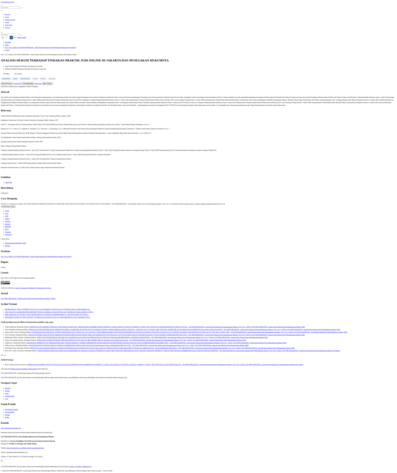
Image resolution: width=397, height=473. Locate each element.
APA (6, 216)
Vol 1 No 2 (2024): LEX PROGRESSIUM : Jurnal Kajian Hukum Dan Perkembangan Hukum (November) (40, 47)
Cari (6, 399)
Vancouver (8, 234)
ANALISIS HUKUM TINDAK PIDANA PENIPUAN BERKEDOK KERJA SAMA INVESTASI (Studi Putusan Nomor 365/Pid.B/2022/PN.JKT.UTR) (80, 345)
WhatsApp (38, 83)
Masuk (19, 37)
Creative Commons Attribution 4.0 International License (32, 288)
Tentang (7, 27)
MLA (7, 229)
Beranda (7, 14)
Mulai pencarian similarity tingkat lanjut (24, 369)
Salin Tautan (47, 83)
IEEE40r (8, 227)
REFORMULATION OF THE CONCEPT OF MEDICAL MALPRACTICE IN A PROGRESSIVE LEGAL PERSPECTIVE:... (48, 317)
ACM (7, 211)
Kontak (7, 415)
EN (15, 37)
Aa (3, 37)
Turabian (8, 232)
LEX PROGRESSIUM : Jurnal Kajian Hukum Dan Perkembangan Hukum (25, 298)
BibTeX (7, 246)
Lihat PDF (8, 182)
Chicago (7, 221)
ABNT (7, 219)
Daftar (24, 37)
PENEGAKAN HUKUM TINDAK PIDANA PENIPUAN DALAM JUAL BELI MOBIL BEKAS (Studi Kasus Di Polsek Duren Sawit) (83, 340)
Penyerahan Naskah (11, 409)
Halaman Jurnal (10, 20)
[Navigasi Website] (1, 10)
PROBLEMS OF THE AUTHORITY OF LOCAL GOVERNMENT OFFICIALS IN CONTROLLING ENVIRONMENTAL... (48, 309)
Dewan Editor (9, 412)
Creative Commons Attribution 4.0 (80, 466)
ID (11, 37)
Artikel (7, 22)
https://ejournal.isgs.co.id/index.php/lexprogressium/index (25, 448)
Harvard (7, 224)
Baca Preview (7, 83)
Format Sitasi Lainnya (8, 206)
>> (6, 355)
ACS (6, 213)
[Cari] (1, 5)
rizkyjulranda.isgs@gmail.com (11, 428)
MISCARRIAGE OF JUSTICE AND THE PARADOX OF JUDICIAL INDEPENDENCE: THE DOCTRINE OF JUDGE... (47, 315)
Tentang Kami (9, 396)
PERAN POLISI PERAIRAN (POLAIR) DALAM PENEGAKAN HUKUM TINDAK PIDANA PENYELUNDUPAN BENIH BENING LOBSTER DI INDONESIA (93, 337)
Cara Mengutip (27, 83)
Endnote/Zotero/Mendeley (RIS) (15, 243)
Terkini (53, 298)
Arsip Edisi (8, 25)
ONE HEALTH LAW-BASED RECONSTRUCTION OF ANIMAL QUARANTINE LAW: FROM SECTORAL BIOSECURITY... (49, 312)
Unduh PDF (17, 83)
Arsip (7, 45)
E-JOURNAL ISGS (7, 2)
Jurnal (7, 17)
